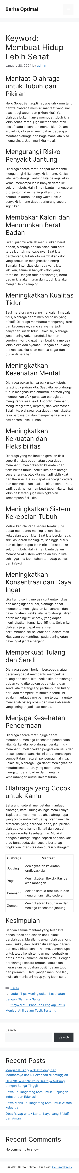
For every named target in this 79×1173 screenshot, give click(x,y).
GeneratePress (62, 1167)
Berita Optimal (22, 9)
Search (11, 1030)
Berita (14, 988)
